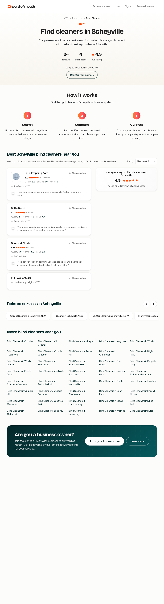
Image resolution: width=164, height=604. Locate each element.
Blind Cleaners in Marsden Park (112, 373)
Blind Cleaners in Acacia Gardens (50, 392)
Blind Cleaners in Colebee (143, 380)
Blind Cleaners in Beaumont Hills (77, 363)
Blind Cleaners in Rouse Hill (81, 353)
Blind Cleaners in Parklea (111, 380)
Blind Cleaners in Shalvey (50, 410)
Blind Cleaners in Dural (141, 410)
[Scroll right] (154, 304)
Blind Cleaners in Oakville (20, 341)
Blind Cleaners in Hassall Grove (142, 392)
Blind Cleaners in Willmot (112, 410)
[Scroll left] (146, 304)
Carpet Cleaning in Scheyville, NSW (28, 315)
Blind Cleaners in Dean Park (110, 392)
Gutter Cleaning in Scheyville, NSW (111, 315)
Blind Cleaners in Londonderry (77, 402)
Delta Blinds (18, 208)
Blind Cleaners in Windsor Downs (20, 363)
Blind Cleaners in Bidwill (111, 400)
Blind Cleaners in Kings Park (141, 402)
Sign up (128, 6)
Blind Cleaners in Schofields (46, 363)
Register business (145, 6)
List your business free (106, 441)
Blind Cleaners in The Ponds (110, 363)
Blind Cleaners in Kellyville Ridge (143, 363)
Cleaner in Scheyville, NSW (69, 315)
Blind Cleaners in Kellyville (51, 371)
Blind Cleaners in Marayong (77, 412)
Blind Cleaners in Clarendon (107, 353)
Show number (79, 173)
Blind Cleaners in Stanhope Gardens (17, 382)
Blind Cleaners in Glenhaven (77, 392)
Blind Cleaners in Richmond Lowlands (140, 373)
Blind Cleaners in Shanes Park (50, 402)
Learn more (137, 441)
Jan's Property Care (36, 173)
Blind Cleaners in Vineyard (82, 341)
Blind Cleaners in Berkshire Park (46, 382)
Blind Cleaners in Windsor (143, 341)
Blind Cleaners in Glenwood (15, 402)
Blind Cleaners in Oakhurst (15, 412)
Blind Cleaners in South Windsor (50, 353)
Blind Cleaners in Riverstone (15, 353)
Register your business (82, 74)
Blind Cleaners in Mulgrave (112, 341)
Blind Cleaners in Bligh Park (141, 353)
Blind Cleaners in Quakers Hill (20, 392)
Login (117, 6)
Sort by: (130, 161)
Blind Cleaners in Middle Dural (19, 373)
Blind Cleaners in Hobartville (77, 382)
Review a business (101, 6)
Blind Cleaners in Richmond (77, 373)
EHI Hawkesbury (21, 278)
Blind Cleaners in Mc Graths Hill (48, 343)
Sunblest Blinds (20, 243)
